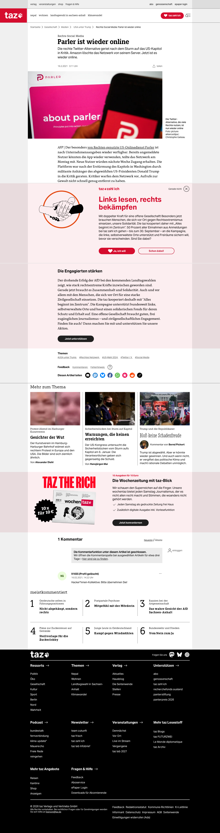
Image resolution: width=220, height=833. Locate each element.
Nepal (74, 674)
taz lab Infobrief (80, 746)
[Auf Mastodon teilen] (95, 375)
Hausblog (118, 679)
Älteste (158, 540)
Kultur (34, 689)
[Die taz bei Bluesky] (179, 656)
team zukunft (79, 730)
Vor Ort (116, 736)
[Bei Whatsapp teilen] (117, 375)
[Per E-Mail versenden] (87, 375)
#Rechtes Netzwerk (89, 357)
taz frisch (76, 736)
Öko (32, 679)
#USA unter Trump (67, 357)
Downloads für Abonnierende (89, 792)
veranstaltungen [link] (47, 4)
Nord (33, 704)
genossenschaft (163, 679)
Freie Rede (36, 751)
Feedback (77, 777)
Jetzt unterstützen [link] (76, 338)
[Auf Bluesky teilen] (102, 375)
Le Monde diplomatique (167, 742)
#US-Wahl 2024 (110, 357)
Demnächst (119, 730)
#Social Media (142, 357)
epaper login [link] (181, 4)
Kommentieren (80, 367)
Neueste (148, 540)
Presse (116, 694)
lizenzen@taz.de (53, 811)
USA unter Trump (82, 27)
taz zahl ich (160, 684)
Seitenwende (171, 812)
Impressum (149, 812)
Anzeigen (35, 793)
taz (40, 655)
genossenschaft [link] (164, 4)
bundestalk (37, 730)
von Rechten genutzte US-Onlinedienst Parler (120, 147)
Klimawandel (79, 694)
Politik (34, 674)
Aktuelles (118, 674)
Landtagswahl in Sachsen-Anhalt (87, 686)
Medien (65, 27)
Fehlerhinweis (98, 367)
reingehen (36, 756)
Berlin (33, 699)
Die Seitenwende (122, 684)
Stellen (116, 689)
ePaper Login (79, 787)
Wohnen (76, 679)
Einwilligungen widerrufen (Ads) (131, 817)
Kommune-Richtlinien (161, 807)
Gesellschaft (50, 27)
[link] (34, 16)
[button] (188, 15)
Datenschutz (133, 812)
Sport (33, 694)
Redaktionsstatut (136, 807)
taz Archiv (159, 747)
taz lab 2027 (119, 751)
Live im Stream (121, 741)
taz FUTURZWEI (162, 736)
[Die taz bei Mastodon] (172, 656)
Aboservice (78, 782)
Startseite (35, 27)
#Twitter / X (127, 357)
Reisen (34, 778)
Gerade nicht (175, 188)
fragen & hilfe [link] (72, 4)
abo (155, 674)
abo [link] (151, 4)
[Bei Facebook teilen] (110, 375)
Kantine (34, 783)
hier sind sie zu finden (95, 559)
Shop (33, 788)
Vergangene (119, 746)
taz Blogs (159, 731)
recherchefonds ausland (168, 689)
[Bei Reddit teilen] (132, 375)
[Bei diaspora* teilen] (124, 375)
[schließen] (186, 189)
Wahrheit (35, 710)
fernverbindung (39, 736)
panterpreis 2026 (163, 699)
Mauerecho (37, 746)
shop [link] (60, 4)
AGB (160, 812)
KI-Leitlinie (181, 807)
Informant (118, 812)
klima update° (38, 741)
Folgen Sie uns (159, 654)
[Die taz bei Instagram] (187, 656)
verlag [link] (33, 4)
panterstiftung (162, 694)
